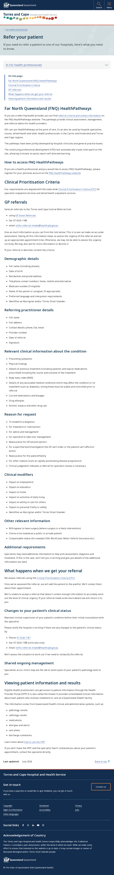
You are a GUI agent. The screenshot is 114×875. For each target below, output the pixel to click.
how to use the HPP (34, 742)
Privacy (78, 805)
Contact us (101, 786)
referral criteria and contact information (79, 115)
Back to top (101, 761)
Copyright (7, 805)
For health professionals (17, 29)
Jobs (77, 809)
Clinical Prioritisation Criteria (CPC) (77, 189)
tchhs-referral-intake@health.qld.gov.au (37, 225)
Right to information (12, 809)
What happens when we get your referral (30, 94)
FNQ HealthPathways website (65, 173)
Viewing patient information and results (29, 98)
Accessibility (44, 809)
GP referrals (14, 89)
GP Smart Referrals (25, 215)
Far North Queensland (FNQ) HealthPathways (32, 80)
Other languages (11, 814)
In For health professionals (24, 65)
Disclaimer (44, 805)
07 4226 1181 (24, 637)
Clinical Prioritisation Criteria (24, 85)
